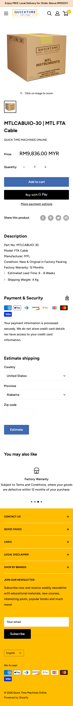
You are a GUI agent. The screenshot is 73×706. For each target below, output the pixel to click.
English (10, 652)
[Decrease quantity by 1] (24, 167)
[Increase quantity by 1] (45, 167)
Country (9, 367)
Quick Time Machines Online (25, 140)
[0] (65, 13)
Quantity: (10, 167)
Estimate (16, 430)
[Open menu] (6, 13)
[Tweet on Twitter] (58, 218)
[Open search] (49, 13)
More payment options (36, 204)
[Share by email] (66, 218)
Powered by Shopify (16, 697)
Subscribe (17, 634)
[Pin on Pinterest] (51, 218)
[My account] (57, 13)
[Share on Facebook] (43, 218)
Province (10, 386)
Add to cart (36, 182)
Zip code (10, 405)
